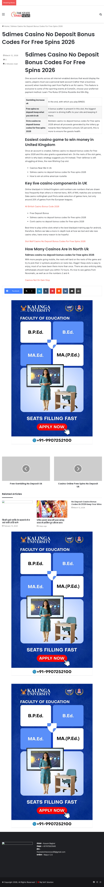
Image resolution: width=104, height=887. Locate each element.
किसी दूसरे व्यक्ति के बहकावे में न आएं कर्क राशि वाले (16, 521)
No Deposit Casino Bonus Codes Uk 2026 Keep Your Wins (86, 503)
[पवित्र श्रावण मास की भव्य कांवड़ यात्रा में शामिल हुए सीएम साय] (52, 509)
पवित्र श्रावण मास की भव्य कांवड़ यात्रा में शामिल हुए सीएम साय (50, 521)
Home (6, 26)
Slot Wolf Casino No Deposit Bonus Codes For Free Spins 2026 (55, 241)
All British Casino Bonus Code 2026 (42, 206)
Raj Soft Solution (46, 882)
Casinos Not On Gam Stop (37, 280)
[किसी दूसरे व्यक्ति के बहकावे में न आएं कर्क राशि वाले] (17, 509)
